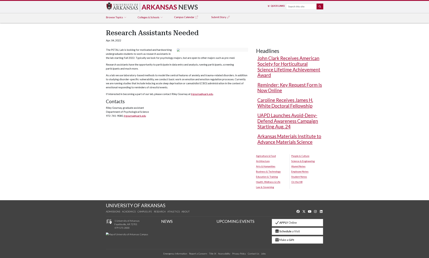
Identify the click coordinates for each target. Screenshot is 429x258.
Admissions (113, 211)
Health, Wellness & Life (268, 181)
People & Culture (300, 155)
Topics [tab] (115, 17)
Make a (286, 240)
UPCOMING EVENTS (235, 221)
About (185, 211)
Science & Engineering (303, 161)
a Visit (289, 231)
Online (288, 222)
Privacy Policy (239, 253)
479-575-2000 (122, 227)
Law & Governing (265, 187)
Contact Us (253, 253)
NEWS (167, 221)
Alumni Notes (298, 166)
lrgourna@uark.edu (202, 93)
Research (160, 211)
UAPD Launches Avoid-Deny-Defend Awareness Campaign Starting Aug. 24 (287, 120)
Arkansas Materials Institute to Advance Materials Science (289, 139)
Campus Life (144, 211)
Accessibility (224, 253)
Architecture (263, 161)
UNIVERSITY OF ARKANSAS (135, 205)
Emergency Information (175, 253)
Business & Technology (268, 171)
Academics (129, 211)
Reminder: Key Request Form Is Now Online (289, 87)
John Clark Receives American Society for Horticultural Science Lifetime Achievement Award (288, 66)
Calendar (184, 17)
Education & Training (267, 176)
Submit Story (219, 17)
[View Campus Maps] (109, 224)
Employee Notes (300, 171)
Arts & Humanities (265, 166)
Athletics (173, 211)
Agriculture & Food (266, 155)
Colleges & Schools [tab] (149, 17)
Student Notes (299, 176)
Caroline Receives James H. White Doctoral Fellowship (285, 103)
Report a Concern (198, 253)
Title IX (212, 253)
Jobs (263, 253)
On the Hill (296, 181)
